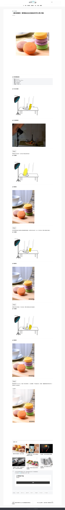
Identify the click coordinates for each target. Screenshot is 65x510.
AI (23, 5)
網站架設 (28, 5)
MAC (35, 5)
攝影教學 (27, 492)
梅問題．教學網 (32, 2)
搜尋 (51, 2)
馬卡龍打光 (41, 492)
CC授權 (20, 472)
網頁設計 (32, 5)
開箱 (38, 5)
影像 (25, 5)
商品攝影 (17, 492)
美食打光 (32, 492)
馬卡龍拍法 (46, 492)
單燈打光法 (22, 492)
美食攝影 (36, 492)
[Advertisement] (32, 23)
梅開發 (41, 5)
